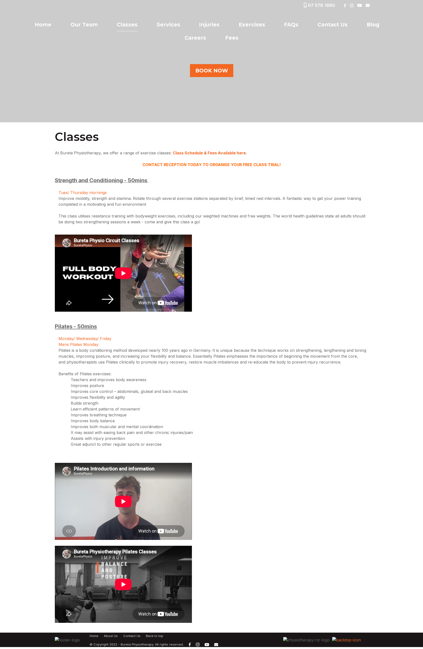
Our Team (84, 25)
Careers (195, 38)
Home (43, 25)
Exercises (252, 25)
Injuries (209, 25)
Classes (127, 25)
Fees (231, 38)
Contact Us (332, 25)
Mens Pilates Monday (79, 344)
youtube (359, 5)
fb (345, 5)
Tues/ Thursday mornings (83, 192)
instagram (351, 5)
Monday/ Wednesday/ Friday (86, 338)
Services (168, 25)
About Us (111, 636)
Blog (373, 25)
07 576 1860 (321, 5)
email (367, 5)
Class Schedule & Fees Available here (209, 152)
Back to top (154, 636)
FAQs (291, 25)
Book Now (211, 71)
